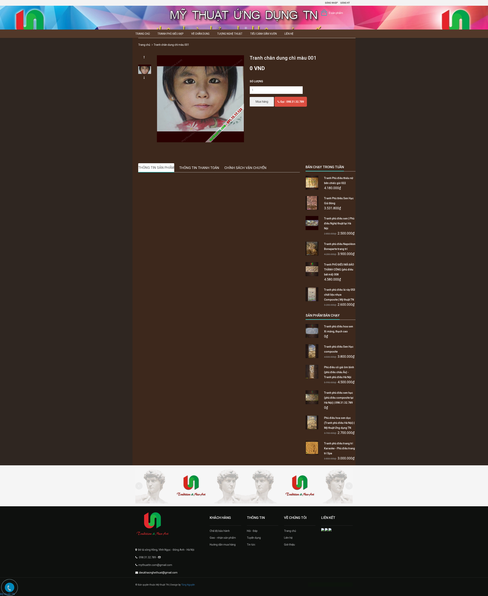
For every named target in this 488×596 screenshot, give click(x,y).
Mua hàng (261, 101)
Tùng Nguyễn (188, 584)
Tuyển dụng (254, 537)
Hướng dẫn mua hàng (223, 544)
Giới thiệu (289, 544)
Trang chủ (142, 33)
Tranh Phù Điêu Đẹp (170, 33)
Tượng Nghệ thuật (229, 33)
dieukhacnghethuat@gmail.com (158, 572)
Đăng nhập (331, 3)
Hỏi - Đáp (252, 530)
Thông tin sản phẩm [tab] (156, 168)
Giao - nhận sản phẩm (223, 537)
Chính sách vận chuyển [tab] (245, 168)
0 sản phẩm (336, 12)
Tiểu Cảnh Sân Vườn (263, 33)
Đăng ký (345, 3)
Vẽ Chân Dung (200, 33)
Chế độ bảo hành (220, 530)
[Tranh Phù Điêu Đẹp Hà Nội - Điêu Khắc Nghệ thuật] (169, 524)
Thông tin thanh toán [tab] (199, 168)
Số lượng (256, 81)
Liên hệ (288, 33)
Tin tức (251, 544)
